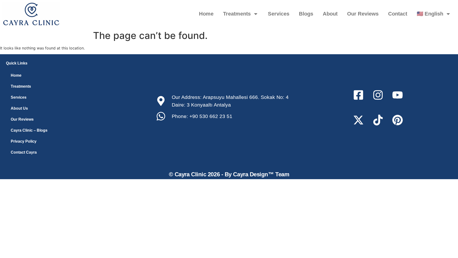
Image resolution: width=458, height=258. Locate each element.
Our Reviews (363, 14)
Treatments (237, 14)
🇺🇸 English (430, 14)
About (330, 14)
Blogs (306, 14)
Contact (397, 14)
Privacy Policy (23, 141)
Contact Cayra (24, 152)
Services (278, 14)
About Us (19, 108)
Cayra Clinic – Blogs (29, 130)
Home (206, 14)
